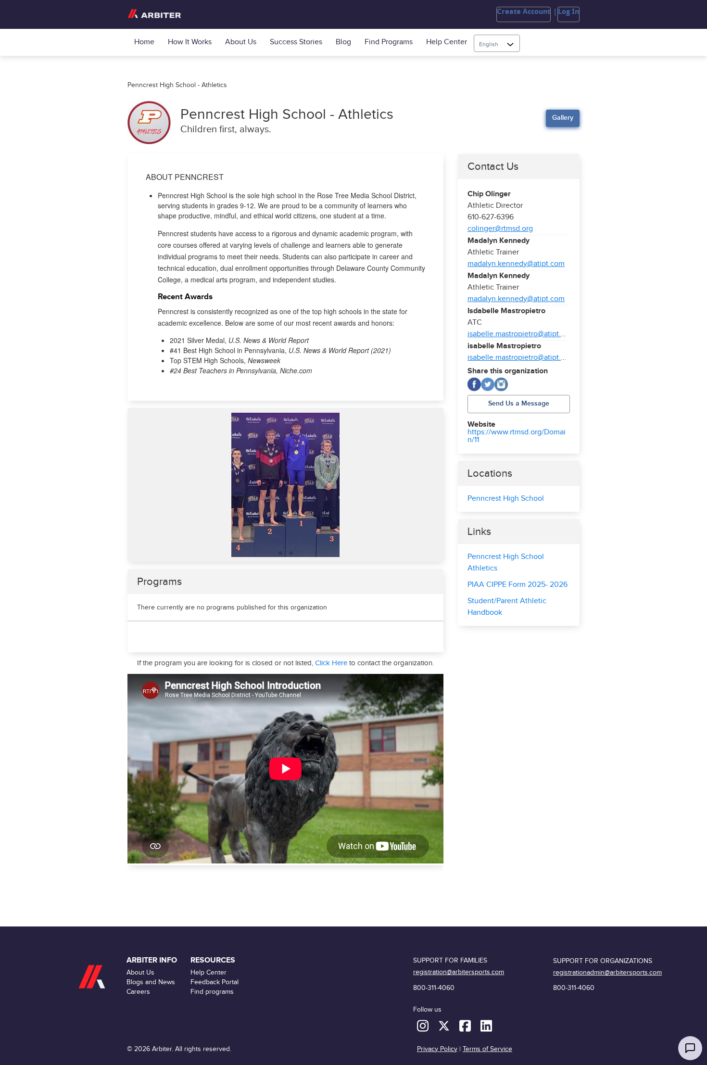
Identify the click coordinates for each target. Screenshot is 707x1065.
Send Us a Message (518, 403)
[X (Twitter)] (487, 384)
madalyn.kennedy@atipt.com (516, 263)
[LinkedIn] (486, 1025)
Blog (343, 42)
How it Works (190, 42)
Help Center (446, 42)
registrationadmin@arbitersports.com (607, 972)
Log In (568, 11)
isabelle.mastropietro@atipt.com (521, 334)
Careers (138, 992)
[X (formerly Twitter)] (444, 1025)
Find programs (389, 42)
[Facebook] (474, 384)
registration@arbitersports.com (458, 972)
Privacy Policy (437, 1049)
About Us (240, 42)
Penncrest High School (505, 498)
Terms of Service (487, 1049)
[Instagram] (501, 384)
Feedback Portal (214, 982)
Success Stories (296, 42)
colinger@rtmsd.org (500, 228)
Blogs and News (150, 982)
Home (144, 42)
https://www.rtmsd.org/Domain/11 (516, 436)
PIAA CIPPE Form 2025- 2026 (517, 584)
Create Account (523, 11)
